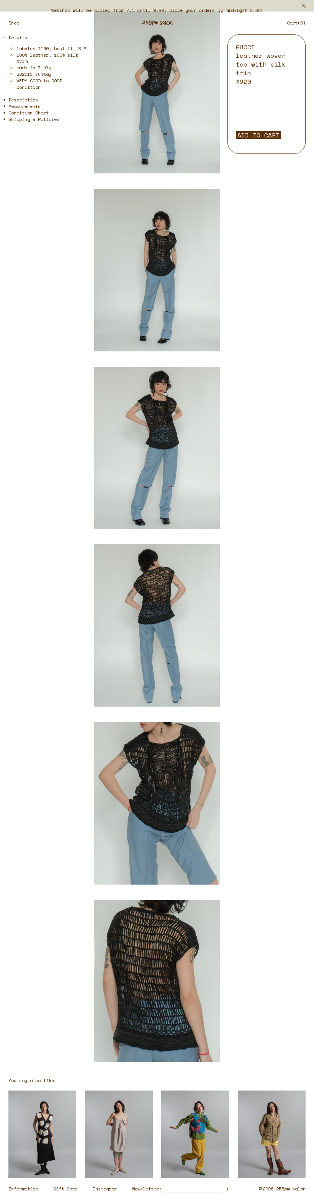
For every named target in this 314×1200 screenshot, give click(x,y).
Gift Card (65, 1189)
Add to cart (258, 135)
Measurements (24, 106)
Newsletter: (147, 1189)
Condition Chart (28, 113)
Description (23, 100)
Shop (13, 23)
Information (23, 1189)
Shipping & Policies (33, 119)
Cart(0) (296, 23)
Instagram (105, 1189)
